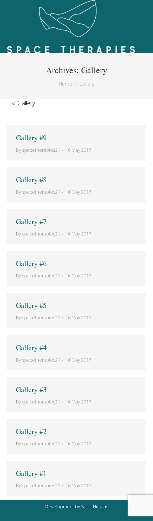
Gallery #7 (31, 221)
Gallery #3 (31, 389)
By (38, 150)
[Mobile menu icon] (142, 26)
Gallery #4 (31, 347)
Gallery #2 (31, 431)
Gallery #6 (31, 263)
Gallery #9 (31, 137)
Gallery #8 (31, 179)
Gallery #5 (31, 305)
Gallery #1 (31, 473)
